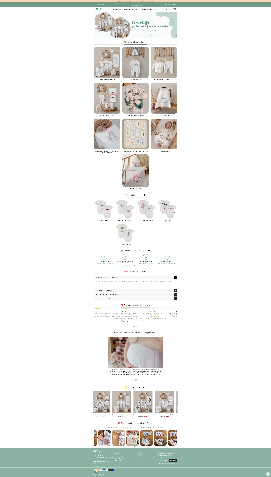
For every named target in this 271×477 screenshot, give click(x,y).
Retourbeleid (119, 460)
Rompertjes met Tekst (131, 9)
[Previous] (171, 387)
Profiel (139, 458)
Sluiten (94, 1)
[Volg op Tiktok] (100, 466)
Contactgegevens (121, 456)
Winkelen (139, 453)
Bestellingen (140, 456)
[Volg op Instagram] (97, 466)
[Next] (175, 387)
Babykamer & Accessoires (149, 9)
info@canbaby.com (103, 461)
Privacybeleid (119, 458)
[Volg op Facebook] (95, 466)
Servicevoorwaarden (121, 463)
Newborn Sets (117, 9)
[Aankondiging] (135, 1)
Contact (118, 453)
